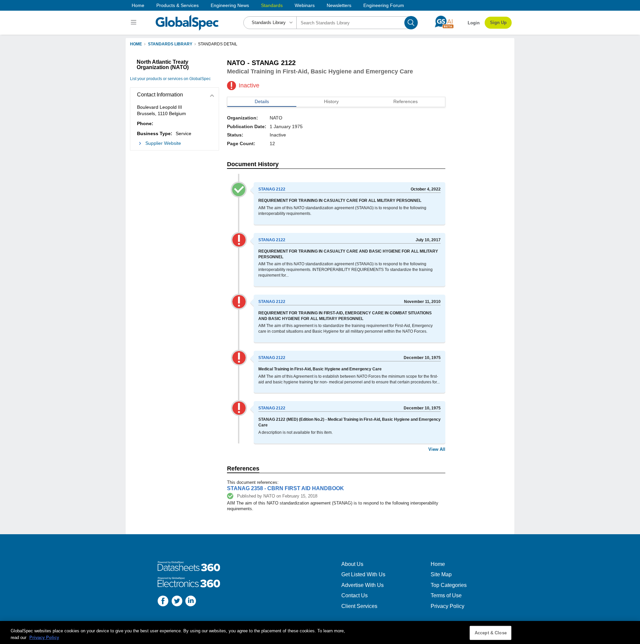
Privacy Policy (447, 606)
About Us (352, 564)
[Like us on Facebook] (163, 602)
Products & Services (177, 5)
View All (436, 449)
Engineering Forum (383, 5)
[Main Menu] (134, 23)
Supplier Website (163, 143)
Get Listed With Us (363, 574)
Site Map (441, 574)
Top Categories (449, 585)
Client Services (359, 606)
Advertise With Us (362, 585)
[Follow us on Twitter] (177, 602)
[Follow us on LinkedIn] (190, 602)
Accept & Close (491, 632)
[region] (320, 632)
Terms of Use (446, 595)
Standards (272, 5)
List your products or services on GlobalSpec (170, 78)
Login (474, 22)
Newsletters (339, 5)
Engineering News (230, 5)
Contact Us (354, 595)
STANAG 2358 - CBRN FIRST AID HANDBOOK (285, 488)
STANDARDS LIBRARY (170, 44)
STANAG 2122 (271, 189)
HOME (136, 44)
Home (138, 5)
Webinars (305, 5)
